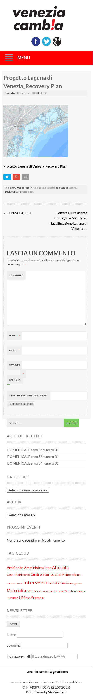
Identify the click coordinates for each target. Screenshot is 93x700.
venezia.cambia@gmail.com (47, 671)
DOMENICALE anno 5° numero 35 (32, 450)
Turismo (12, 598)
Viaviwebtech (57, 692)
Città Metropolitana (67, 574)
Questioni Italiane (75, 591)
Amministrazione (37, 567)
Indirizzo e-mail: (19, 656)
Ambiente (38, 187)
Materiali (50, 187)
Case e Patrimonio (18, 574)
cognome (13, 645)
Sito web (14, 365)
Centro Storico (42, 574)
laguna (72, 187)
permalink (27, 191)
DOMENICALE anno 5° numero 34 (32, 456)
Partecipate (43, 591)
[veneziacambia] (46, 18)
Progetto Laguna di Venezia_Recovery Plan (34, 166)
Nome (14, 335)
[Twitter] (46, 45)
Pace (36, 591)
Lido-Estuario (58, 583)
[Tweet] (7, 178)
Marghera (76, 583)
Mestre (28, 591)
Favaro (19, 583)
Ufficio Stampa (31, 597)
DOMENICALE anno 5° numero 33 (32, 463)
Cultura (11, 583)
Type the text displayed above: (28, 395)
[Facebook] (36, 45)
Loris (44, 93)
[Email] (26, 178)
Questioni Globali (56, 591)
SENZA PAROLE (17, 213)
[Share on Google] (17, 178)
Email (14, 350)
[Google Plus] (57, 45)
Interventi (35, 582)
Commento (16, 275)
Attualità (60, 567)
